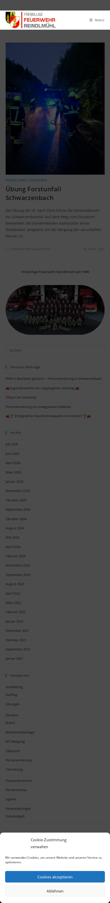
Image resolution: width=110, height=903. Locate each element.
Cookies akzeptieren (55, 876)
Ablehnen (55, 891)
